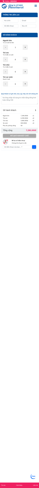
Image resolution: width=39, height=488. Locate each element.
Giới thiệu (19, 485)
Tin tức (3, 485)
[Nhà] (13, 6)
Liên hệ (35, 485)
